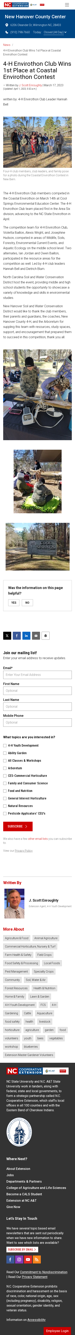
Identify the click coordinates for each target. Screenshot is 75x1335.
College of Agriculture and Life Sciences (36, 1188)
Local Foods (52, 963)
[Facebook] (10, 1259)
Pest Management (16, 971)
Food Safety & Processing (21, 963)
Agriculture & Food (16, 938)
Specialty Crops (44, 971)
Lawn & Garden (39, 996)
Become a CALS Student (24, 1194)
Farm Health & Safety (18, 954)
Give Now (13, 1207)
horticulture (12, 1030)
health (29, 1021)
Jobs (10, 1175)
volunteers (11, 1038)
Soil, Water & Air (36, 979)
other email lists (38, 838)
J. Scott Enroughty (30, 85)
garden (49, 1030)
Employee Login (57, 1331)
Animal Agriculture (45, 938)
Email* (8, 668)
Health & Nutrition (44, 988)
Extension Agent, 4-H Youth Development (50, 906)
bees (40, 1038)
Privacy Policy (24, 850)
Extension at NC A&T (21, 1200)
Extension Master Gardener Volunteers (29, 1055)
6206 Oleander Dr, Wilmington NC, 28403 (35, 25)
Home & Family (14, 996)
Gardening (11, 1013)
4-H (54, 1005)
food (63, 1030)
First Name (11, 684)
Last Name (11, 700)
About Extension (18, 1169)
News (6, 45)
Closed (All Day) (54, 32)
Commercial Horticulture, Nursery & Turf (30, 946)
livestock (44, 1021)
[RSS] (37, 1259)
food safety (12, 1021)
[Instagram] (19, 1259)
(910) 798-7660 (20, 32)
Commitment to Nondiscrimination (43, 1272)
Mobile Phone (13, 716)
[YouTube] (28, 1259)
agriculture (32, 1030)
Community (12, 979)
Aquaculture (44, 1013)
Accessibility (36, 1320)
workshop (11, 1046)
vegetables (56, 1038)
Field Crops (44, 954)
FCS (43, 1005)
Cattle (27, 1013)
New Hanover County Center (35, 16)
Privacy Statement (34, 1277)
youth (27, 1038)
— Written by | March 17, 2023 (33, 85)
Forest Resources (16, 988)
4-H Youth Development (20, 1005)
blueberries (31, 1046)
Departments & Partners (24, 1181)
